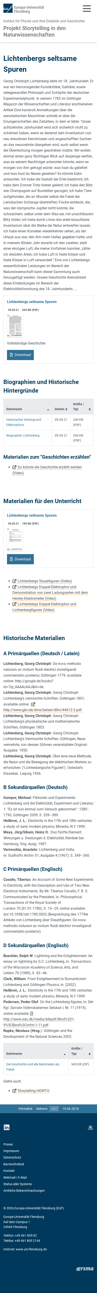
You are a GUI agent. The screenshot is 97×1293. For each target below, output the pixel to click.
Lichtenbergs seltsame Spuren (32, 302)
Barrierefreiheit (13, 1164)
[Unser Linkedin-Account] (6, 1127)
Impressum (11, 1151)
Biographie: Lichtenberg (22, 435)
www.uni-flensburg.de (31, 1249)
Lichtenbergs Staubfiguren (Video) (45, 581)
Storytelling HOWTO (33, 1091)
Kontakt (9, 1171)
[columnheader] (28, 406)
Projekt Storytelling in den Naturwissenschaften (34, 31)
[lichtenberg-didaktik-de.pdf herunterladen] (15, 539)
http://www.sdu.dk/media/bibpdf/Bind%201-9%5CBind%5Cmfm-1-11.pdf (39, 1022)
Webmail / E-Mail (15, 1177)
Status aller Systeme (17, 1184)
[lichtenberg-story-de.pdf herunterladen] (15, 325)
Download (22, 355)
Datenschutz (12, 1157)
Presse (8, 1144)
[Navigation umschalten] (87, 8)
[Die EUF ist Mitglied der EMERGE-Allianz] (90, 1127)
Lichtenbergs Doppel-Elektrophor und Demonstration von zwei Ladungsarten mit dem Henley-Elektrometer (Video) (50, 593)
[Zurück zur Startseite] (23, 9)
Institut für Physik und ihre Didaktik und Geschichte (44, 21)
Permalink (25, 1108)
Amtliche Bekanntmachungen (24, 1190)
